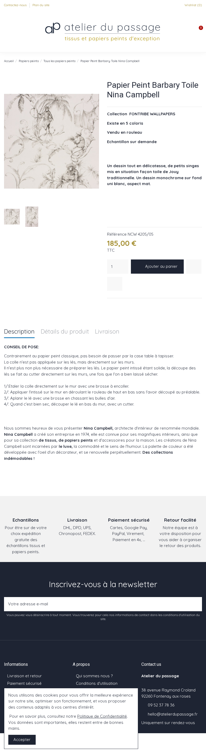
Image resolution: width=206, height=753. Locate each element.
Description (19, 331)
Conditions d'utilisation (96, 683)
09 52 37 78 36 (161, 705)
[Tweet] (116, 305)
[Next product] (199, 61)
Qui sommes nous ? (94, 675)
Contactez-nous (15, 5)
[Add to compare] (114, 284)
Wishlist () (193, 5)
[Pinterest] (123, 305)
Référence (117, 234)
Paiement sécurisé (24, 683)
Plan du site (40, 5)
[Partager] (110, 305)
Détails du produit (65, 331)
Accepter (22, 739)
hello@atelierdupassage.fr (173, 714)
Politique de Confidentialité (102, 716)
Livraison (107, 331)
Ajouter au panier (161, 266)
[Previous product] (194, 61)
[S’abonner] (196, 604)
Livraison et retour (24, 675)
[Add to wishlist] (193, 266)
